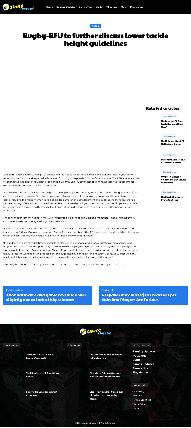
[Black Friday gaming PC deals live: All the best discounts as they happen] (78, 395)
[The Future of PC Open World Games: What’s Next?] (152, 121)
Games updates (169, 116)
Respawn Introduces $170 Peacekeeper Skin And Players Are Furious (139, 297)
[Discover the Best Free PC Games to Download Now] (78, 358)
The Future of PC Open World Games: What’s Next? (172, 123)
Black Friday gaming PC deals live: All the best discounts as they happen (106, 395)
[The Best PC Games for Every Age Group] (152, 195)
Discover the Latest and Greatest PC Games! (173, 161)
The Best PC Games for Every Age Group (172, 198)
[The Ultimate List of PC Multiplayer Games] (152, 139)
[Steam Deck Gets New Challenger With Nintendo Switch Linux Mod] (78, 376)
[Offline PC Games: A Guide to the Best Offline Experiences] (152, 177)
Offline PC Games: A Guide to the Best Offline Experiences (173, 179)
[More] (143, 55)
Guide (95, 26)
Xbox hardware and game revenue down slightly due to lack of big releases (46, 297)
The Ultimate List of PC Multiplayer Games (172, 142)
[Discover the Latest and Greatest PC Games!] (152, 158)
